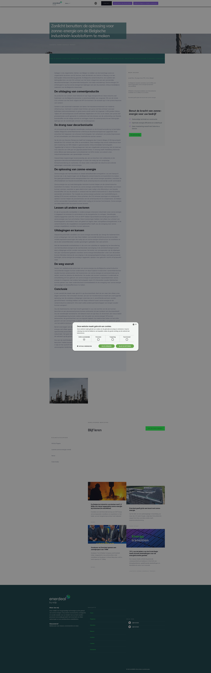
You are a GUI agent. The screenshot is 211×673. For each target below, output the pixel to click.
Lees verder (88, 333)
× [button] (135, 324)
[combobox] (133, 324)
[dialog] (105, 336)
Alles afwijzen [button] (107, 346)
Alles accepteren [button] (125, 346)
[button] (84, 346)
